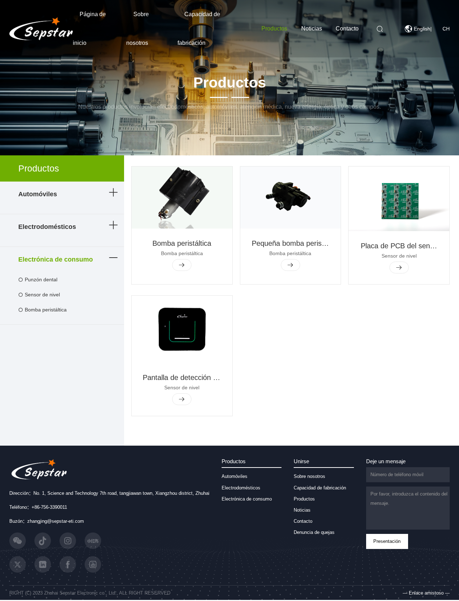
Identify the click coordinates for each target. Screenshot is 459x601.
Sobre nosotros (309, 476)
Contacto (347, 28)
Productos (274, 28)
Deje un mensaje (386, 461)
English (422, 29)
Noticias (311, 28)
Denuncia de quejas (314, 532)
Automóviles (37, 194)
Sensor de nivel (42, 294)
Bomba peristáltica (46, 310)
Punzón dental (41, 279)
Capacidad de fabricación (320, 487)
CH (446, 29)
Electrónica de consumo (55, 259)
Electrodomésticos (47, 226)
